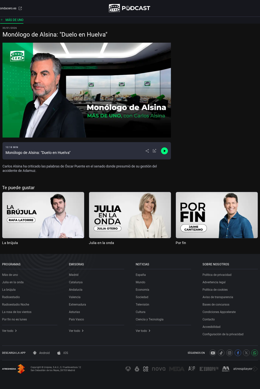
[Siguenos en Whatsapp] (254, 353)
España (141, 275)
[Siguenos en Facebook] (238, 353)
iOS (65, 353)
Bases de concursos (216, 304)
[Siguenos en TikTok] (221, 353)
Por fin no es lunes (14, 319)
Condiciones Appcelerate (219, 312)
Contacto (209, 319)
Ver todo (7, 331)
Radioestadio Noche (15, 304)
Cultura (140, 312)
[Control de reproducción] (164, 150)
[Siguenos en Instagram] (229, 353)
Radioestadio (11, 297)
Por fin (181, 243)
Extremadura (77, 304)
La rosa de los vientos (16, 312)
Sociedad (142, 297)
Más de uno (14, 20)
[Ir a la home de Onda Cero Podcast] (130, 8)
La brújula (10, 243)
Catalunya (76, 282)
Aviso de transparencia (218, 297)
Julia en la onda (101, 243)
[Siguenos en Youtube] (213, 353)
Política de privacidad (217, 275)
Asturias (74, 312)
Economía (142, 289)
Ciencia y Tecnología (149, 319)
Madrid (73, 275)
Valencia (75, 297)
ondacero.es (8, 8)
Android (44, 353)
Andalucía (75, 289)
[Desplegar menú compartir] (147, 151)
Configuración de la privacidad (223, 334)
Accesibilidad (211, 327)
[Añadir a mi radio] (154, 151)
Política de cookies (215, 289)
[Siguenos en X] (246, 353)
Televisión (142, 304)
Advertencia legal (214, 282)
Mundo (140, 282)
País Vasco (76, 319)
